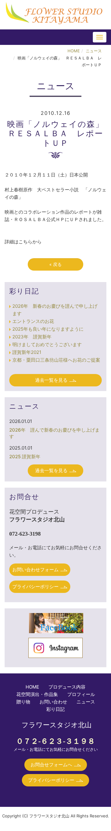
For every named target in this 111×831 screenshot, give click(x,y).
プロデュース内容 (66, 687)
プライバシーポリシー (35, 587)
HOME (74, 50)
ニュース (94, 50)
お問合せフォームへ (51, 765)
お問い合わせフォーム (35, 569)
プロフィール (81, 694)
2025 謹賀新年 (24, 456)
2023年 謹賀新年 (31, 337)
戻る (55, 264)
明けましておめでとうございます (47, 344)
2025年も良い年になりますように (48, 329)
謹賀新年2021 (26, 352)
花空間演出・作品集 (37, 694)
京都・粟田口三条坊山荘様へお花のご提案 (56, 360)
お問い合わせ (53, 702)
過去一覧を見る (51, 380)
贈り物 (23, 702)
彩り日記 (55, 709)
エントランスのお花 (33, 321)
